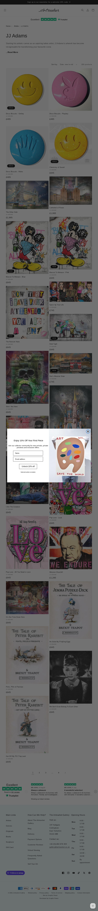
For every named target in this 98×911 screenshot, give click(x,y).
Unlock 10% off (28, 466)
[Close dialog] (88, 431)
